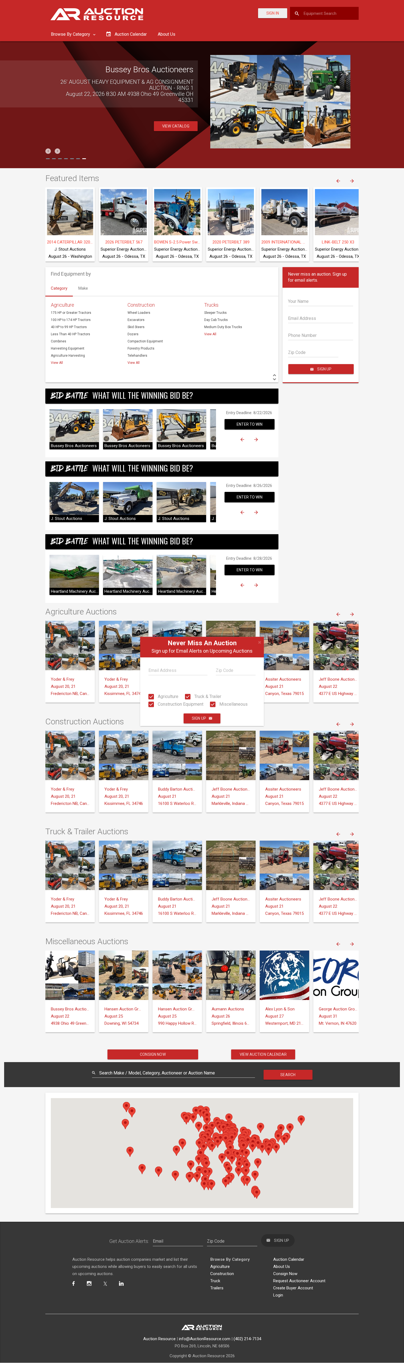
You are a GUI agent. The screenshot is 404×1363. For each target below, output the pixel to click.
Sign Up (199, 718)
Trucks (211, 305)
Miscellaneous (233, 704)
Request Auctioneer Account (299, 1280)
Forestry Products (141, 348)
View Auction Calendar (263, 1054)
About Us (166, 34)
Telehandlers (137, 356)
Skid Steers (136, 327)
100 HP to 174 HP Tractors (71, 320)
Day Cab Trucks (216, 320)
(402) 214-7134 (247, 1338)
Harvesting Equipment (67, 348)
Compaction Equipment (145, 341)
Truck (215, 1280)
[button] (48, 151)
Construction (141, 305)
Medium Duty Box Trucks (223, 327)
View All (57, 363)
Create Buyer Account (293, 1288)
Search (287, 1075)
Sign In (272, 13)
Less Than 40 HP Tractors (70, 334)
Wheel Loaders (139, 313)
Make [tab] (83, 288)
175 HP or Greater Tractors (71, 313)
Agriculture (167, 696)
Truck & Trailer (207, 696)
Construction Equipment (180, 704)
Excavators (136, 320)
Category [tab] (59, 288)
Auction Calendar (288, 1259)
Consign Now (153, 1054)
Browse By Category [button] (71, 34)
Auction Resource (159, 1338)
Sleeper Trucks (215, 313)
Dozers (133, 334)
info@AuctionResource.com (204, 1338)
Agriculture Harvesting (68, 356)
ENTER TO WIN (249, 424)
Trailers (216, 1288)
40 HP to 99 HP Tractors (69, 327)
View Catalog (175, 120)
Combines (58, 341)
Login (278, 1295)
